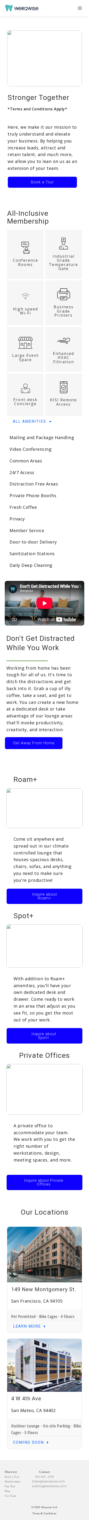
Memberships (12, 1481)
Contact (44, 1472)
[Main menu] (79, 8)
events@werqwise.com (49, 1486)
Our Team (10, 1495)
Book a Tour (12, 1476)
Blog (7, 1491)
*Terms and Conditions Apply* (37, 109)
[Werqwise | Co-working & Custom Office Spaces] (21, 8)
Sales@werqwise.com (48, 1481)
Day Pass (10, 1486)
